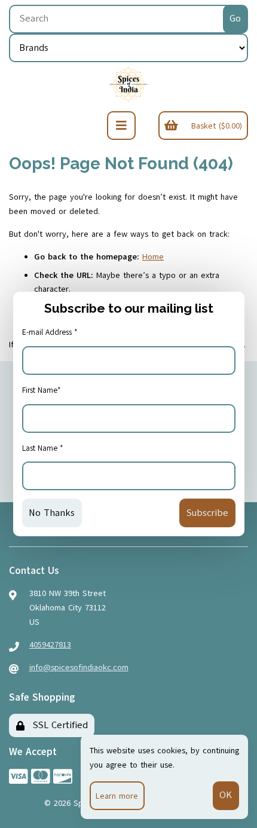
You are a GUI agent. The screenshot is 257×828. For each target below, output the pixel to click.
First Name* (41, 390)
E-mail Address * (50, 332)
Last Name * (42, 448)
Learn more (117, 796)
